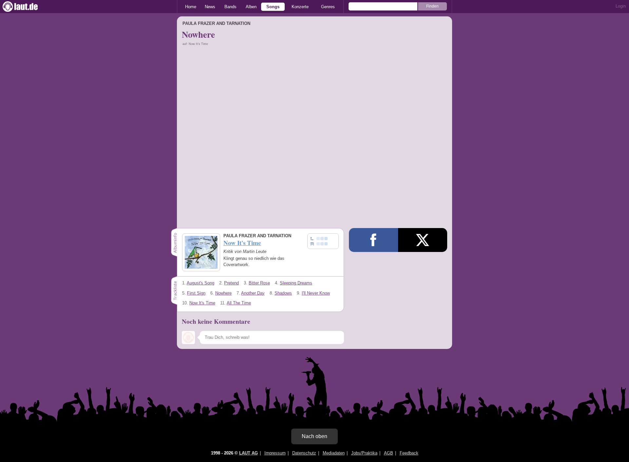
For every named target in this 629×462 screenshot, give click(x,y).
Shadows (283, 293)
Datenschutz (304, 453)
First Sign (196, 293)
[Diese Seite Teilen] (373, 240)
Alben (251, 6)
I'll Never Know (316, 293)
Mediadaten (334, 453)
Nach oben (314, 436)
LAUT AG (248, 453)
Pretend (231, 282)
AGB (388, 453)
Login (621, 6)
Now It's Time (202, 302)
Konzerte (300, 6)
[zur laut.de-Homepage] (26, 6)
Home (190, 6)
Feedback (409, 453)
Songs (272, 6)
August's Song (200, 282)
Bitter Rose (259, 282)
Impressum (275, 453)
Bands (230, 6)
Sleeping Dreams (296, 282)
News (210, 6)
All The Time (239, 302)
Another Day (253, 293)
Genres (328, 6)
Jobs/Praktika (364, 453)
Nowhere (223, 293)
